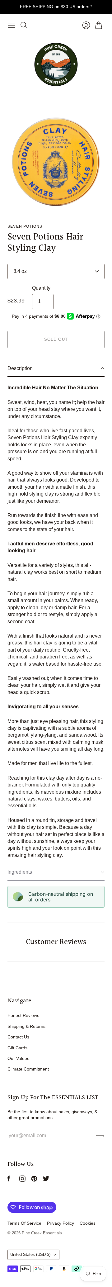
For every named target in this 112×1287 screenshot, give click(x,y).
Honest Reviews (23, 1015)
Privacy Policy (60, 1223)
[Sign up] (100, 1135)
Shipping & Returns (26, 1026)
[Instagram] (22, 1180)
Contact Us (18, 1036)
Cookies (88, 1223)
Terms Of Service (24, 1223)
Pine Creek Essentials (42, 1233)
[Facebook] (8, 1180)
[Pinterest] (34, 1180)
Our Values (18, 1058)
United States (30, 1254)
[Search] (24, 25)
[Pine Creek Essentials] (56, 64)
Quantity (41, 288)
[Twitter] (46, 1180)
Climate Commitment (28, 1068)
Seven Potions (25, 226)
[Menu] (11, 25)
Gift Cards (17, 1047)
